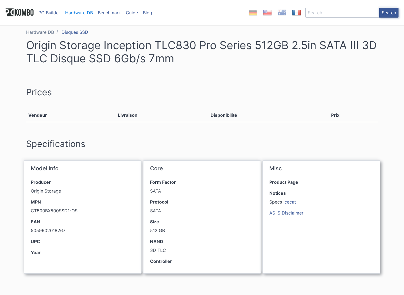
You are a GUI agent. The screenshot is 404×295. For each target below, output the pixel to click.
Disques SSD (75, 32)
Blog (147, 12)
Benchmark (109, 12)
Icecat (289, 202)
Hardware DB (79, 12)
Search (389, 12)
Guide (132, 12)
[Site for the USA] (267, 17)
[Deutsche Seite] (252, 17)
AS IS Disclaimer (286, 213)
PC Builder (49, 12)
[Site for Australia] (282, 17)
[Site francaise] (296, 17)
